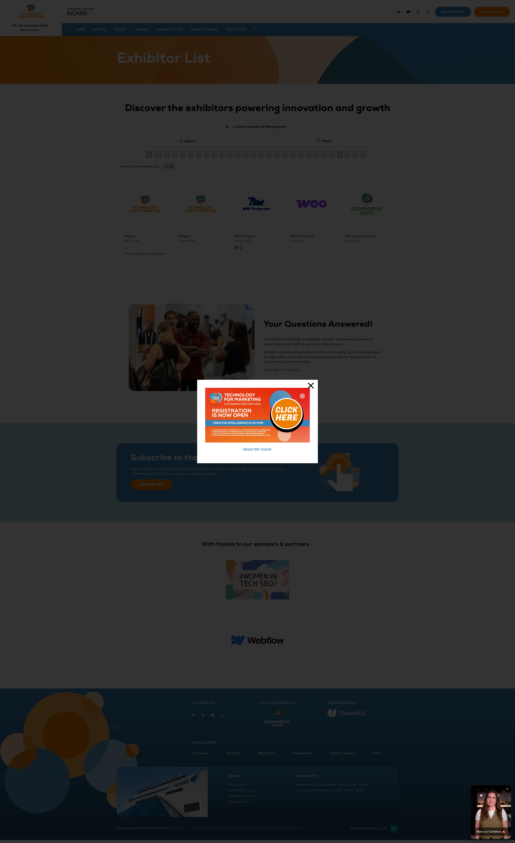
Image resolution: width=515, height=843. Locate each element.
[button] (491, 812)
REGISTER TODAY (257, 450)
